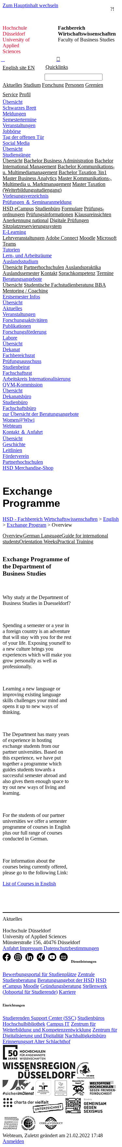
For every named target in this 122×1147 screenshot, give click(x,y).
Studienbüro (15, 402)
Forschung (53, 85)
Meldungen (14, 113)
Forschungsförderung (25, 332)
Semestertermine (19, 119)
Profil (25, 94)
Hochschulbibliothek (24, 1024)
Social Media (16, 143)
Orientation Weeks (38, 541)
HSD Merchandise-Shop (28, 468)
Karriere (67, 992)
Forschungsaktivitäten (25, 320)
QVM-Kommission (23, 384)
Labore (10, 337)
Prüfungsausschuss (22, 361)
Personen (74, 85)
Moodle (31, 986)
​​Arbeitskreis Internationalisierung (37, 379)
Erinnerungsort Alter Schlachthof (36, 1041)
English (111, 519)
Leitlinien (12, 450)
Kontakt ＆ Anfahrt (23, 432)
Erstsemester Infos (21, 296)
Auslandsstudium (20, 261)
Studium (32, 85)
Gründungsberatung (60, 986)
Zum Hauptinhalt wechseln (30, 5)
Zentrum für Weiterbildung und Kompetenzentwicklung (49, 1027)
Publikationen (17, 326)
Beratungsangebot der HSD (65, 980)
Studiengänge (17, 155)
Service (10, 94)
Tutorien (11, 249)
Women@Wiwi (18, 420)
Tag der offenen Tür (23, 137)
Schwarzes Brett (19, 108)
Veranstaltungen (19, 125)
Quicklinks (57, 67)
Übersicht (12, 102)
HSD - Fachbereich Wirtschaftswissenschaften (50, 519)
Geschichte (14, 444)
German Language (42, 535)
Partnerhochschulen (23, 462)
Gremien (94, 85)
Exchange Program (26, 525)
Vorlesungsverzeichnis (25, 196)
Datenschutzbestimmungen (71, 948)
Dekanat (11, 349)
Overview (13, 535)
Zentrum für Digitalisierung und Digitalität (60, 1032)
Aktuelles (12, 85)
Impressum (32, 948)
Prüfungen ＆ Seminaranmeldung (37, 202)
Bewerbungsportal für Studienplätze (39, 974)
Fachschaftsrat (17, 373)
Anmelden (13, 1141)
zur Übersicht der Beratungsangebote (41, 414)
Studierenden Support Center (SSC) (39, 1018)
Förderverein (16, 456)
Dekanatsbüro (17, 396)
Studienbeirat (16, 367)
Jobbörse (12, 131)
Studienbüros (90, 1018)
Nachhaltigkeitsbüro (85, 1035)
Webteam (12, 426)
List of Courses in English (29, 883)
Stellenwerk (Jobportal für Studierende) (55, 989)
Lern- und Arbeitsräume (27, 255)
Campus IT (58, 1024)
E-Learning (14, 232)
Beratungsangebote (22, 279)
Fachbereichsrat (19, 355)
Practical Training (75, 541)
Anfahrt (11, 948)
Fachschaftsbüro (19, 408)
